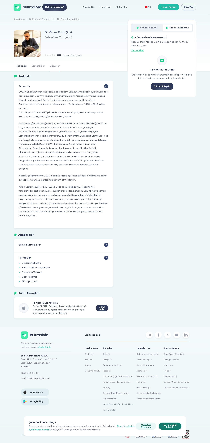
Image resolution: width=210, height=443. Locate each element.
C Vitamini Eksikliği (31, 263)
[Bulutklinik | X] (167, 334)
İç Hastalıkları (109, 399)
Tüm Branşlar (109, 410)
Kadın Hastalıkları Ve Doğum (117, 382)
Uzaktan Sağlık (144, 359)
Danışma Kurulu (92, 371)
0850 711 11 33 (29, 373)
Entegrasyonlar (171, 359)
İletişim (88, 359)
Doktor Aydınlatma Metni (176, 387)
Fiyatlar (167, 371)
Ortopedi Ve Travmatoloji (115, 393)
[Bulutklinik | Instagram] (149, 334)
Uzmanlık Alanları (145, 365)
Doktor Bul (89, 7)
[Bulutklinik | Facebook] (158, 334)
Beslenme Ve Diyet (112, 365)
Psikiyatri (107, 359)
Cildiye (106, 354)
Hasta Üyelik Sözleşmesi (149, 393)
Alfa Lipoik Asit (29, 281)
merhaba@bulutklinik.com (35, 378)
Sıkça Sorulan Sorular (147, 376)
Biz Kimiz (89, 354)
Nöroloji (106, 387)
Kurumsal (105, 7)
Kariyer (88, 365)
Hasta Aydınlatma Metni (149, 399)
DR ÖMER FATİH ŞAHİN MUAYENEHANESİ (150, 37)
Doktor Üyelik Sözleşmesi (176, 382)
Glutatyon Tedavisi (32, 272)
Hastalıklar (142, 371)
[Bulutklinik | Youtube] (176, 334)
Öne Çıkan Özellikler (174, 354)
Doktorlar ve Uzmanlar (148, 354)
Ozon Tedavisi (29, 276)
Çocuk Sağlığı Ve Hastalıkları (117, 376)
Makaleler (121, 7)
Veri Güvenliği (143, 387)
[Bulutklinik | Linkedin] (185, 334)
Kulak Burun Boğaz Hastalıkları (118, 404)
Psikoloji (107, 371)
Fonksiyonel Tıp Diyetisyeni (36, 267)
